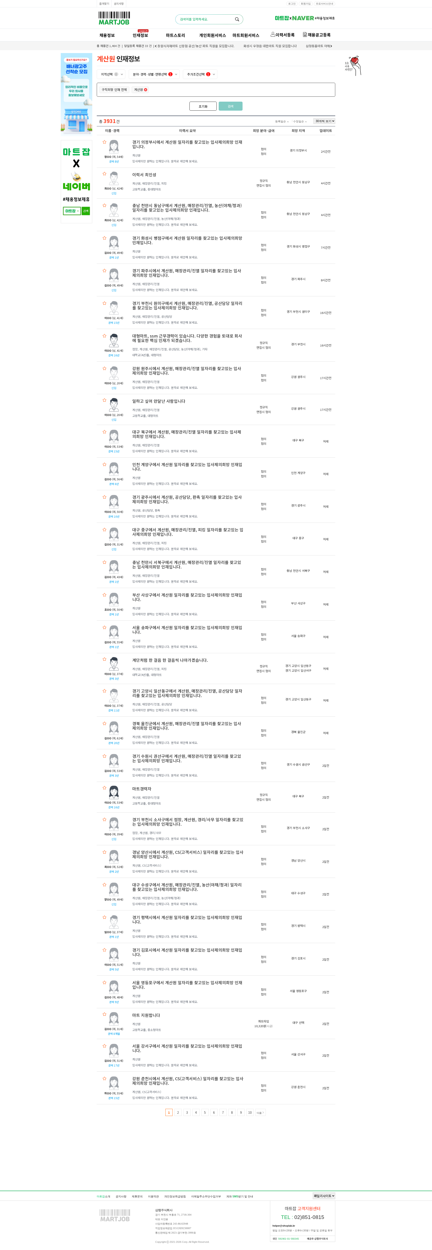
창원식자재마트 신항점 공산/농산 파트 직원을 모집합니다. (196, 46)
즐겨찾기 (104, 3)
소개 (103, 1196)
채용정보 (107, 35)
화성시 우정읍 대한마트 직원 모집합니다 (270, 46)
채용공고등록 (319, 35)
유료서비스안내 (324, 3)
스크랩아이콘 (104, 142)
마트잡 (114, 18)
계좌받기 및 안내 (239, 1196)
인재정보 (140, 35)
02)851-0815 (302, 1217)
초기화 (203, 106)
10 (250, 1112)
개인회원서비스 (212, 35)
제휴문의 (137, 1196)
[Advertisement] (216, 1166)
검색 (231, 106)
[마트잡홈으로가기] (115, 1221)
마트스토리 (175, 35)
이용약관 (153, 1196)
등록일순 (280, 121)
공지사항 (119, 3)
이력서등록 (285, 35)
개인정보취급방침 (175, 1196)
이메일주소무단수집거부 (206, 1196)
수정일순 (298, 121)
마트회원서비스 (246, 35)
